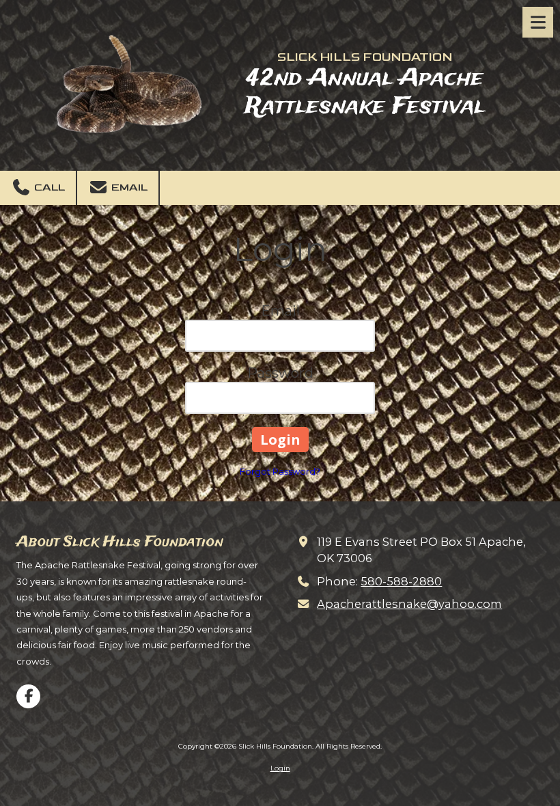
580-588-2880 (401, 581)
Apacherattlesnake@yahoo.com (409, 604)
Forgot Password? (280, 471)
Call (48, 187)
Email (128, 187)
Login (280, 768)
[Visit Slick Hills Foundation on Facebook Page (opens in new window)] (28, 696)
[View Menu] (537, 22)
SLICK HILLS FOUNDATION (364, 57)
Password (280, 373)
